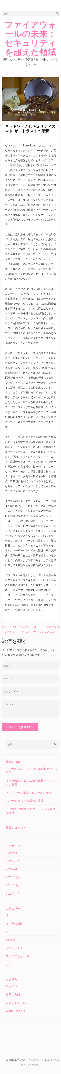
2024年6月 (13, 852)
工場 (9, 964)
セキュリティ (20, 115)
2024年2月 (13, 885)
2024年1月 (13, 893)
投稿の (13, 994)
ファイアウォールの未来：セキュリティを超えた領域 (30, 38)
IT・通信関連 (24, 112)
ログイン (11, 986)
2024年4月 (13, 869)
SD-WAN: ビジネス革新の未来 (25, 800)
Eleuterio (35, 110)
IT (15, 112)
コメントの (16, 1002)
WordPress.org (15, 1010)
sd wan (10, 940)
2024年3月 (13, 877)
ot (7, 931)
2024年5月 (13, 861)
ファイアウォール (17, 956)
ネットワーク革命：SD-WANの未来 (28, 792)
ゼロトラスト (40, 112)
